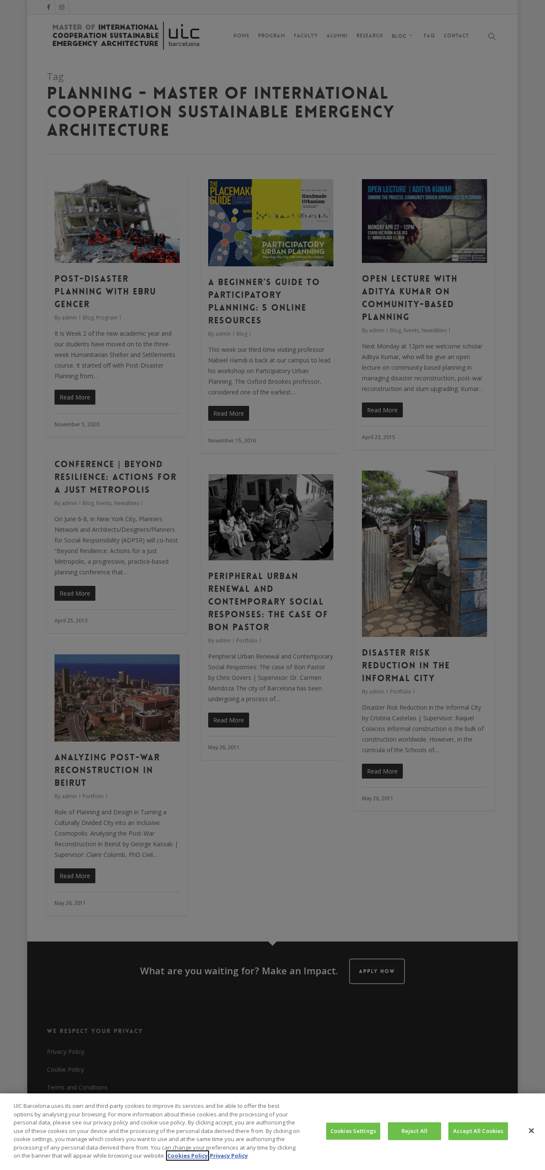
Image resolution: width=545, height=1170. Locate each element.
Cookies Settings (353, 1131)
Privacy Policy (229, 1155)
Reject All (414, 1131)
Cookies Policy (187, 1155)
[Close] (531, 1130)
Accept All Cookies (478, 1131)
